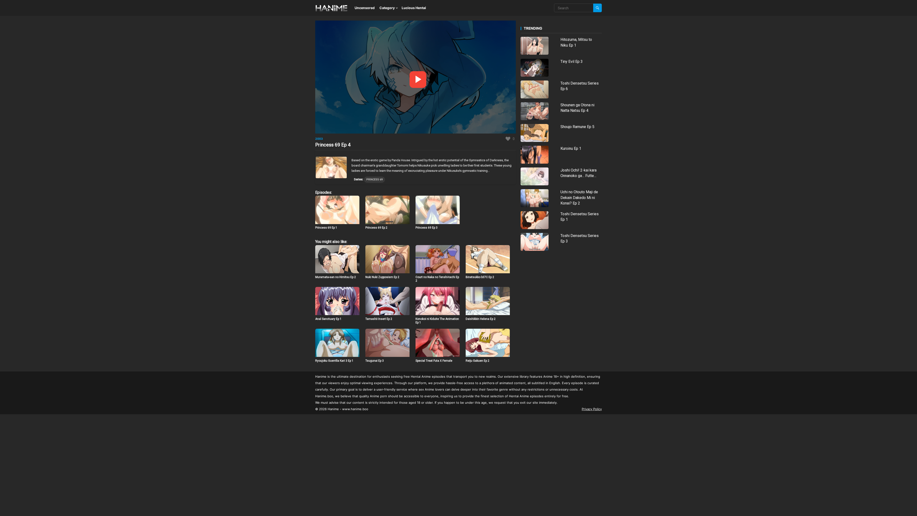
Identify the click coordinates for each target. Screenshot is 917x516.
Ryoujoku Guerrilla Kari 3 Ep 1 (334, 360)
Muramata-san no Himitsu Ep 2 (335, 277)
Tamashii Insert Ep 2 (378, 319)
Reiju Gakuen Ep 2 (477, 360)
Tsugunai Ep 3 (374, 360)
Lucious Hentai (414, 8)
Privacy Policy (592, 409)
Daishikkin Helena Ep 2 (481, 319)
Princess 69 (374, 179)
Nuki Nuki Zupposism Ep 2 (382, 277)
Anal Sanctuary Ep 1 (328, 319)
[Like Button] (508, 138)
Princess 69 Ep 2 (376, 227)
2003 (319, 138)
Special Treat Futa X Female (434, 360)
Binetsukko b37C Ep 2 (480, 277)
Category (387, 8)
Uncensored (365, 8)
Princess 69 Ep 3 (426, 227)
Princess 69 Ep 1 (326, 227)
